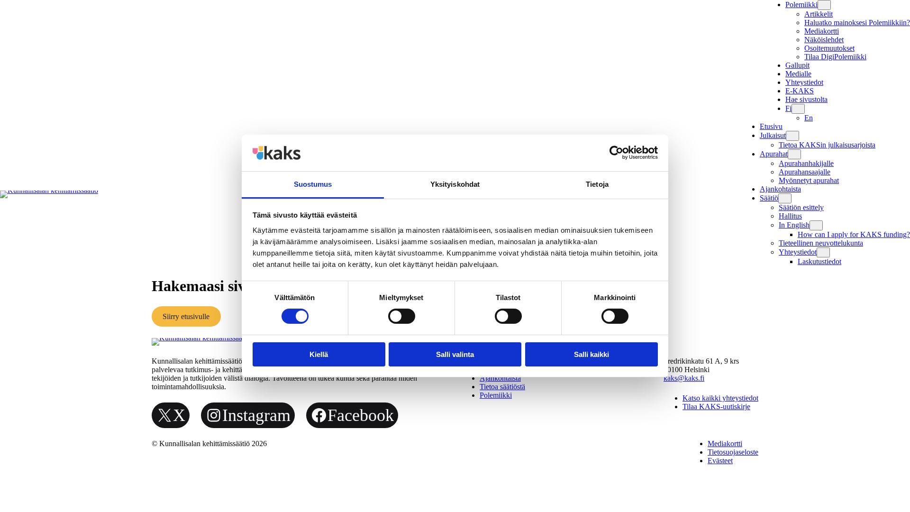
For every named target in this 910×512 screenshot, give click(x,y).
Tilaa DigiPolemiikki (835, 57)
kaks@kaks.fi (684, 378)
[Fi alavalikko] (798, 109)
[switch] (401, 316)
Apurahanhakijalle (806, 163)
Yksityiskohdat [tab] (455, 184)
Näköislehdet (824, 40)
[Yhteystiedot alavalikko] (823, 252)
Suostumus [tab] (313, 184)
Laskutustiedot (819, 261)
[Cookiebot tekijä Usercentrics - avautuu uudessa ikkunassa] (616, 153)
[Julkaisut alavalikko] (792, 136)
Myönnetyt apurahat (809, 180)
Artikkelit (818, 14)
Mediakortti (821, 31)
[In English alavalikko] (816, 225)
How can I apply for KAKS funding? (854, 234)
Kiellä (318, 354)
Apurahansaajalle (804, 172)
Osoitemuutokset (829, 48)
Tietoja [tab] (597, 184)
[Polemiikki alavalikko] (824, 5)
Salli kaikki (591, 354)
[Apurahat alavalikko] (794, 154)
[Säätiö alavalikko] (785, 198)
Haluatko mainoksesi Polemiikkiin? (857, 22)
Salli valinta (455, 354)
